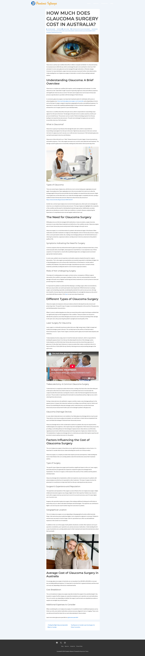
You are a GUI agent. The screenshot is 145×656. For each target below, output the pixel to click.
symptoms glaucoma (56, 32)
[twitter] (61, 642)
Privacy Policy (79, 646)
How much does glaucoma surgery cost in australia (70, 101)
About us (95, 3)
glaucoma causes (60, 30)
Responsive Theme (84, 651)
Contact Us (104, 3)
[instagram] (65, 642)
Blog (111, 3)
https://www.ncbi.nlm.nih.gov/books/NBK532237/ (59, 199)
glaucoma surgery (69, 30)
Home (88, 3)
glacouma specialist (73, 617)
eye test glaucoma (51, 30)
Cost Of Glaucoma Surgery (83, 29)
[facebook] (57, 642)
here (66, 294)
